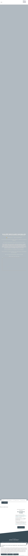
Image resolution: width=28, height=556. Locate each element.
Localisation (9, 500)
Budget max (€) (17, 500)
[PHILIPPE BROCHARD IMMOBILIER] (25, 2)
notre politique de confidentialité (14, 552)
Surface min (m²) (23, 500)
